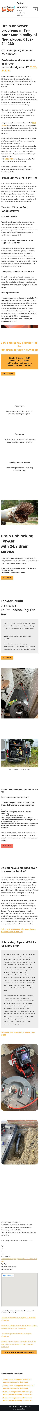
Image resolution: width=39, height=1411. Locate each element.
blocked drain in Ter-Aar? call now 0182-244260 (19, 1352)
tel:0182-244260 (8, 373)
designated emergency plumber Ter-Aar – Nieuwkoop (19, 1259)
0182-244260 (7, 577)
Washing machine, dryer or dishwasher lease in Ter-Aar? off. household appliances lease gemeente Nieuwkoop (18, 1344)
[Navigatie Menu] (35, 9)
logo (2, 1261)
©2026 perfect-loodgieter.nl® (17, 1406)
